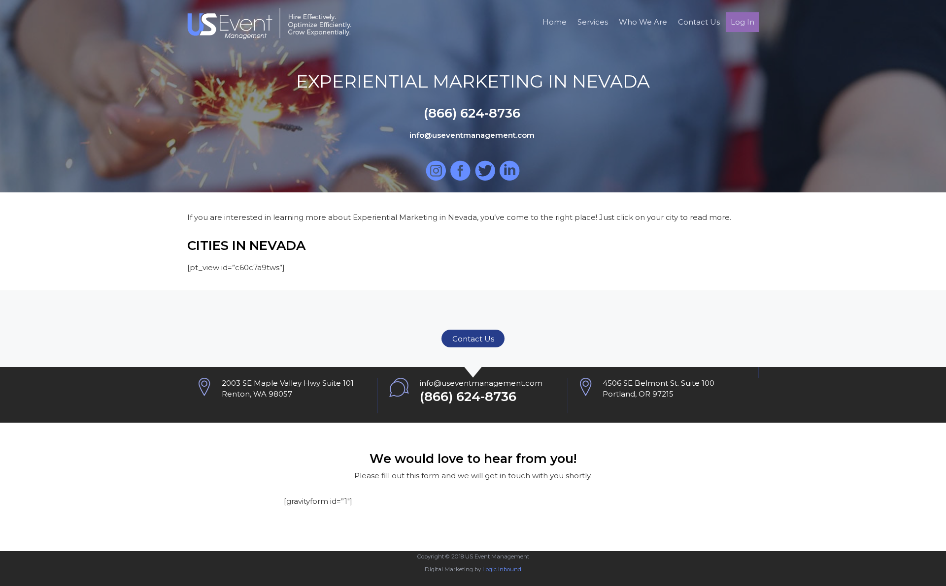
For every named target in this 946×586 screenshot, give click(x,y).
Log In (742, 22)
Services (592, 22)
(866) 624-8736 (468, 396)
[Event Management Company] (269, 34)
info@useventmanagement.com (481, 383)
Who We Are (643, 22)
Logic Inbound (501, 569)
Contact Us (699, 22)
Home (554, 22)
